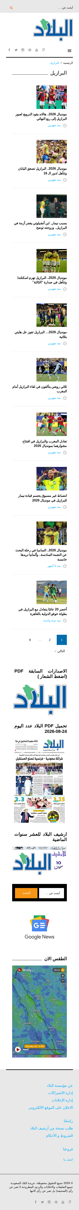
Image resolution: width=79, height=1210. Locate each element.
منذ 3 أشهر (54, 565)
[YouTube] (37, 50)
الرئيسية (68, 62)
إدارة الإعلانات (62, 1100)
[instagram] (23, 50)
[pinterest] (30, 50)
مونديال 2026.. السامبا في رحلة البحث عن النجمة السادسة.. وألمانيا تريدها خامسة (41, 554)
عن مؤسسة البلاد (60, 1085)
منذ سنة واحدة (52, 620)
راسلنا (68, 1121)
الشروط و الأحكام (59, 1136)
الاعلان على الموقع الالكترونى (51, 1108)
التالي (59, 651)
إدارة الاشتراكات (60, 1093)
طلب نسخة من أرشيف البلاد (51, 1128)
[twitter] (16, 50)
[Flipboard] (44, 50)
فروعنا (68, 1149)
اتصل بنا (68, 1159)
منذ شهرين (54, 125)
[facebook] (9, 50)
